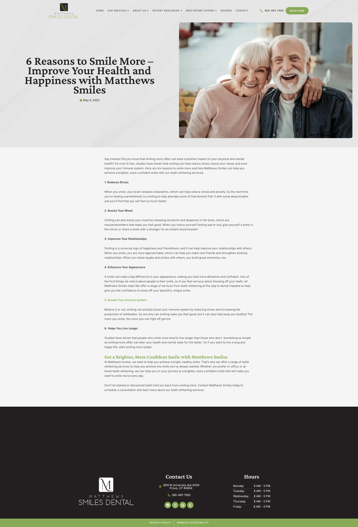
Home (100, 10)
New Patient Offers (200, 10)
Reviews (226, 10)
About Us (139, 10)
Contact (242, 10)
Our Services (117, 10)
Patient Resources (166, 10)
